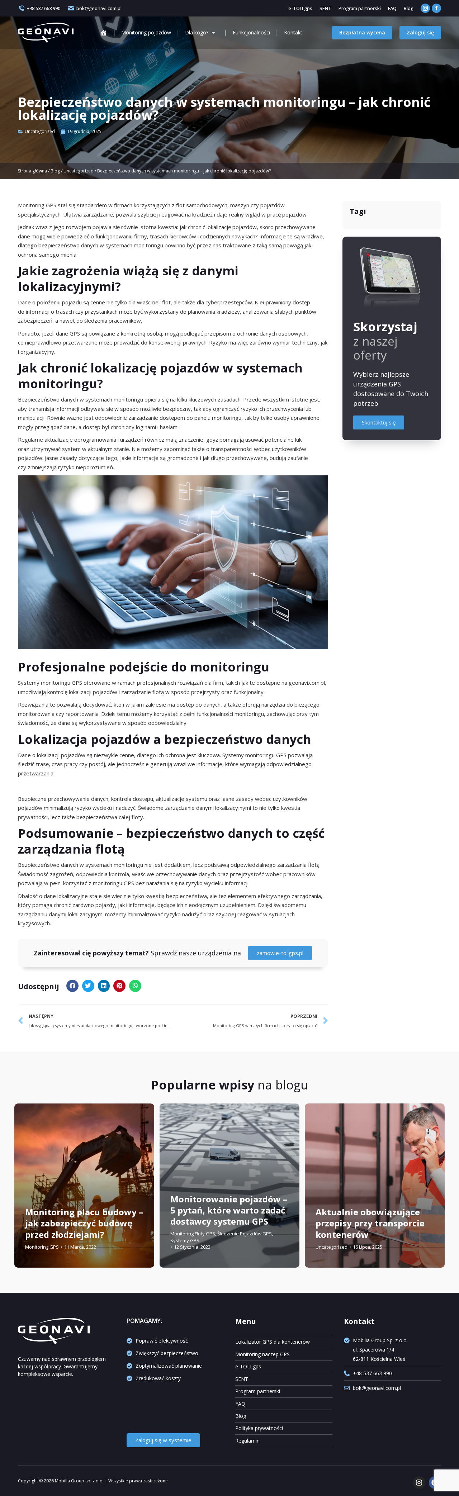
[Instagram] (419, 1482)
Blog (55, 171)
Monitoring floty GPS (192, 1233)
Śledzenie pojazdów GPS (244, 1233)
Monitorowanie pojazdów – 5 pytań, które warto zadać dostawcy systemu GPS (228, 1210)
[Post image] (84, 1185)
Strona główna (32, 171)
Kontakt (293, 32)
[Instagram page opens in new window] (425, 8)
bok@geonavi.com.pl (99, 8)
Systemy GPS (184, 1240)
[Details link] (32, 1194)
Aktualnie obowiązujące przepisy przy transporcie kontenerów (370, 1223)
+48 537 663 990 (43, 8)
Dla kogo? (196, 32)
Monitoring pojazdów (146, 32)
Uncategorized (40, 131)
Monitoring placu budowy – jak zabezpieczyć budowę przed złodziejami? (84, 1223)
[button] (72, 986)
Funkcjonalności (251, 32)
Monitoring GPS (42, 1246)
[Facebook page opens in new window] (436, 8)
